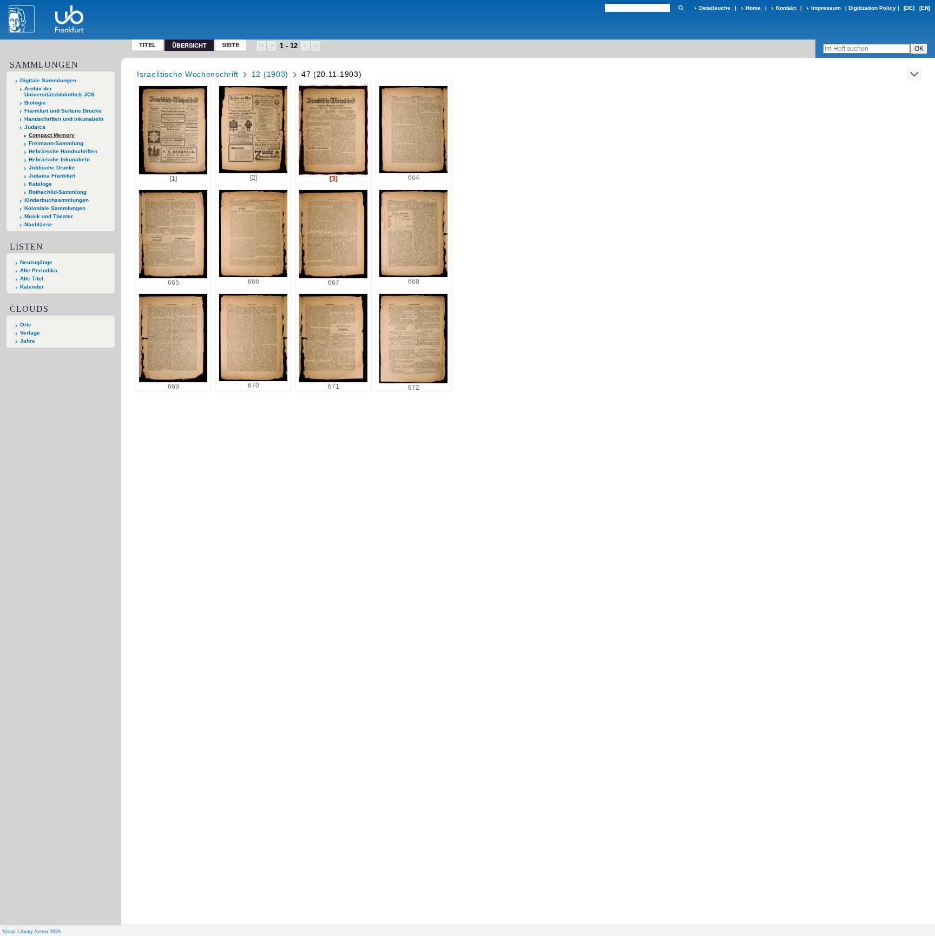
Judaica (34, 127)
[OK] (680, 7)
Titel (147, 45)
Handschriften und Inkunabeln (63, 119)
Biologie (35, 103)
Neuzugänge (36, 262)
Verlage (30, 333)
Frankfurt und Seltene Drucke (63, 111)
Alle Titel (31, 279)
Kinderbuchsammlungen (56, 200)
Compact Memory (52, 135)
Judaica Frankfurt (52, 176)
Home (753, 8)
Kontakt (786, 8)
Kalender (32, 287)
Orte (25, 325)
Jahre (27, 341)
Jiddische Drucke (52, 168)
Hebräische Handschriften (63, 151)
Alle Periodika (38, 270)
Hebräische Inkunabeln (59, 159)
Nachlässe (38, 224)
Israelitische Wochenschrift (188, 74)
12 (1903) (270, 74)
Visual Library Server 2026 (31, 931)
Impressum (826, 8)
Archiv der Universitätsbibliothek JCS (59, 91)
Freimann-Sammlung (56, 143)
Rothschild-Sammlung (58, 192)
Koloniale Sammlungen (54, 208)
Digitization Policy (872, 8)
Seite (230, 45)
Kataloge (40, 184)
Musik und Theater (48, 216)
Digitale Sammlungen (48, 80)
